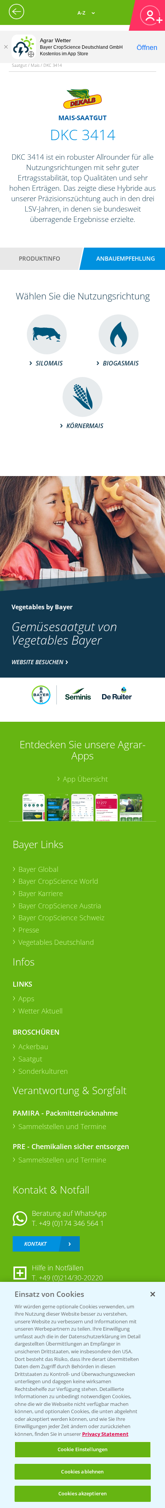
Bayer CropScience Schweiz (61, 917)
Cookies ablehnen (82, 1471)
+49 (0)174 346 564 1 (71, 1223)
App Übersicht (85, 779)
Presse (28, 929)
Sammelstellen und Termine (62, 1126)
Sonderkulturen (43, 1071)
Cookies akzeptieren (82, 1493)
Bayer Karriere (40, 893)
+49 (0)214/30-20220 (71, 1277)
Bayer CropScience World (58, 881)
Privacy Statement (105, 1433)
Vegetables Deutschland (56, 942)
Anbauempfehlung (125, 258)
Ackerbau (33, 1046)
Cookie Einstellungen (83, 1449)
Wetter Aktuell (40, 1010)
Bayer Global (38, 869)
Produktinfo (39, 258)
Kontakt (35, 1243)
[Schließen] (5, 47)
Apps (26, 998)
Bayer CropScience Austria (59, 905)
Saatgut (30, 1058)
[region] (82, 1395)
